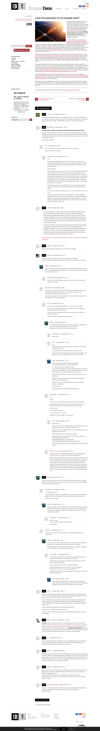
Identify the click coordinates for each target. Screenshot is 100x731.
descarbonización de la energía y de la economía (48, 74)
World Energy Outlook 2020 (73, 28)
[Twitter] (82, 6)
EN (85, 3)
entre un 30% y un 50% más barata (51, 67)
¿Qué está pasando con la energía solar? (57, 17)
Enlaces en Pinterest (16, 65)
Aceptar (63, 728)
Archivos (58, 8)
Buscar (29, 46)
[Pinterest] (84, 6)
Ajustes (71, 728)
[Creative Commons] (82, 725)
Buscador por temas (22, 50)
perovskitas (71, 50)
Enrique (40, 8)
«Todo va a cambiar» (45, 717)
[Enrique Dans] (18, 6)
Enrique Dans (22, 111)
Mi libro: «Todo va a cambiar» (18, 61)
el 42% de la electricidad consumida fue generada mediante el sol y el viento (58, 71)
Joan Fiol (49, 114)
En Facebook (14, 62)
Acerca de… (85, 8)
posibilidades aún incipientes (56, 50)
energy (26, 19)
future (22, 20)
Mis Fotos (43, 714)
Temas (67, 8)
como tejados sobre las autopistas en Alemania (67, 55)
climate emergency (20, 19)
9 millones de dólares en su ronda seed (55, 624)
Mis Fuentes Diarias (45, 715)
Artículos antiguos (15, 64)
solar (30, 20)
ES (87, 3)
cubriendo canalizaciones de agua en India (45, 55)
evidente (80, 31)
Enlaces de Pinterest (32, 718)
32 (30, 24)
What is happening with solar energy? (70, 90)
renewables (26, 20)
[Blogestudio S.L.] (79, 721)
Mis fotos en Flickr (15, 67)
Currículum (56, 714)
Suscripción (56, 718)
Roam (62, 623)
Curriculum (13, 58)
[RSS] (88, 6)
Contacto (76, 8)
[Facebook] (80, 6)
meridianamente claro (72, 31)
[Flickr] (86, 6)
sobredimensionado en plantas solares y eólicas (72, 58)
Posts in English (15, 68)
